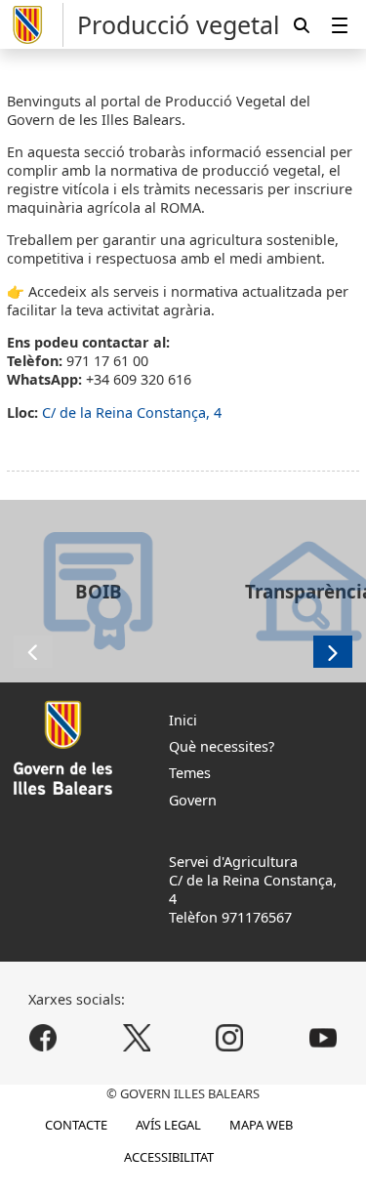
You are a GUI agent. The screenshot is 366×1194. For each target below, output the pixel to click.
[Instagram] (230, 1037)
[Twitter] (136, 1037)
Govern (193, 800)
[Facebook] (43, 1037)
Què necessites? (221, 746)
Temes (190, 772)
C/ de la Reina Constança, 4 (132, 412)
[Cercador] (301, 25)
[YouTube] (322, 1037)
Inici (183, 720)
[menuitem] (339, 25)
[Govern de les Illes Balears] (35, 25)
